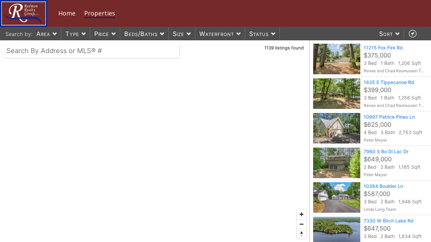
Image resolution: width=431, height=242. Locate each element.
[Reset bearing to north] (301, 234)
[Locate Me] (412, 33)
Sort (386, 33)
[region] (155, 141)
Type (72, 33)
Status (259, 33)
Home (66, 13)
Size (178, 33)
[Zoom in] (301, 214)
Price (101, 33)
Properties (99, 13)
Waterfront (216, 33)
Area (43, 33)
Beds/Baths (141, 33)
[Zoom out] (301, 224)
